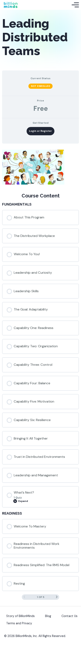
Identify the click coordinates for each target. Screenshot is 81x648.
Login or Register (40, 131)
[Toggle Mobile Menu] (75, 4)
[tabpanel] (40, 168)
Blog (48, 616)
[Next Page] (56, 597)
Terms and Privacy (19, 623)
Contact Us (69, 616)
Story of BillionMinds (20, 616)
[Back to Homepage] (10, 5)
